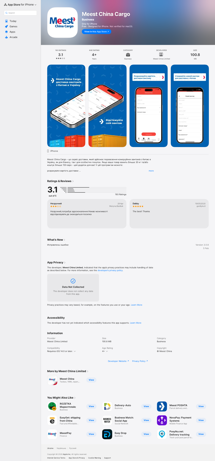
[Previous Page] (44, 106)
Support (107, 458)
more (151, 170)
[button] (20, 21)
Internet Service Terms (56, 458)
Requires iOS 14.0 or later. (60, 351)
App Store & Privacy (77, 458)
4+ (103, 351)
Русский (72, 448)
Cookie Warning (94, 458)
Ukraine (50, 448)
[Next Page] (212, 106)
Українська (61, 448)
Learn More (136, 305)
